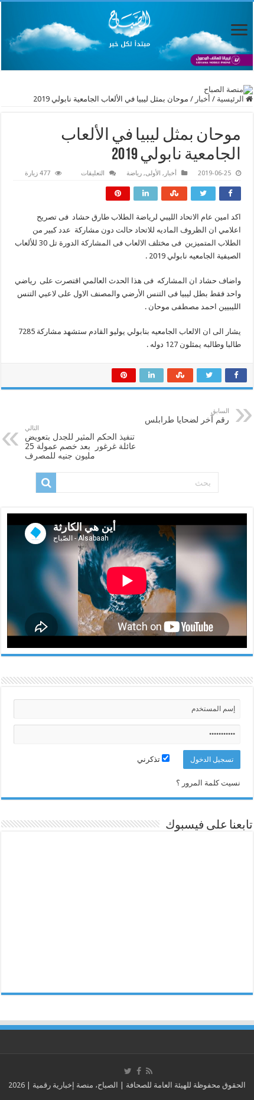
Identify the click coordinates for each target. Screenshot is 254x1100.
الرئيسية (231, 98)
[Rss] (149, 1071)
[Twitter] (128, 1071)
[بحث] (46, 483)
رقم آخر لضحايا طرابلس (187, 415)
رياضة (134, 173)
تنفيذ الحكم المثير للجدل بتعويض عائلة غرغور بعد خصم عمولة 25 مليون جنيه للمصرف (80, 442)
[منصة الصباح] (127, 36)
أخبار (202, 98)
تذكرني (149, 759)
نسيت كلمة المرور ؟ (208, 782)
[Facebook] (138, 1071)
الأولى (153, 173)
